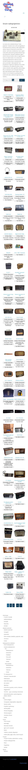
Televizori (8, 659)
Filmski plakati (7, 708)
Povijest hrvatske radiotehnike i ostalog (13, 738)
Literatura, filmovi (8, 715)
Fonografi (6, 632)
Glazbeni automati (8, 630)
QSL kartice (6, 683)
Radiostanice (7, 678)
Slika (4, 698)
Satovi (5, 730)
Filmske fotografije (8, 710)
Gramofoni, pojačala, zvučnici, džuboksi (13, 687)
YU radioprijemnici (8, 674)
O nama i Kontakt (8, 617)
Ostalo (7, 661)
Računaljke (6, 723)
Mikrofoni (6, 685)
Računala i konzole (8, 725)
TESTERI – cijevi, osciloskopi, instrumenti (13, 692)
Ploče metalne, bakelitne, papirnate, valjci (13, 636)
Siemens (6, 751)
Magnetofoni (7, 689)
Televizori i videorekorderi (10, 676)
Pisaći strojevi (7, 721)
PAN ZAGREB (8, 663)
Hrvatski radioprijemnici (9, 647)
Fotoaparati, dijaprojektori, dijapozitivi (13, 702)
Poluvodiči (8, 657)
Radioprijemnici (9, 650)
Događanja (6, 745)
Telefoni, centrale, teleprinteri (11, 732)
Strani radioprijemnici (9, 644)
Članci (5, 743)
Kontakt (6, 626)
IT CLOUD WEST (13, 759)
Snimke (5, 747)
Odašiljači (8, 654)
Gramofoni (6, 634)
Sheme (4, 749)
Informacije (5, 615)
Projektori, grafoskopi (9, 706)
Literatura (6, 638)
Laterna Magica (7, 699)
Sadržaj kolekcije (8, 619)
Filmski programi (8, 713)
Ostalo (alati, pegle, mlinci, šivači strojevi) (13, 734)
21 (17, 605)
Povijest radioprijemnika (9, 740)
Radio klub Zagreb (8, 681)
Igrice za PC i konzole (9, 728)
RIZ (6, 648)
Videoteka (6, 623)
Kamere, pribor (7, 704)
